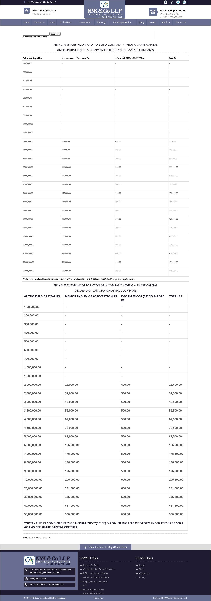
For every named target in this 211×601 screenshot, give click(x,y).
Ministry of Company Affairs (96, 577)
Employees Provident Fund (95, 581)
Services (38, 22)
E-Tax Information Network (95, 573)
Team (52, 22)
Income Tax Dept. (91, 565)
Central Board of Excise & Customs (99, 569)
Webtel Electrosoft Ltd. (176, 598)
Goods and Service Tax (93, 589)
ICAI (85, 585)
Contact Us (181, 22)
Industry (101, 22)
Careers (152, 22)
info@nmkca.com (41, 14)
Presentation (85, 22)
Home (26, 22)
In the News (66, 22)
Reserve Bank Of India (93, 594)
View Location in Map (107, 547)
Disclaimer (99, 598)
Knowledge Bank (121, 22)
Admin (165, 22)
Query (141, 22)
